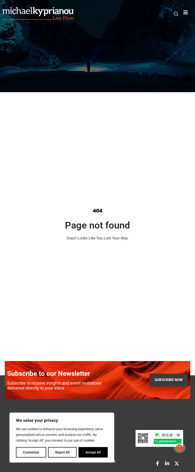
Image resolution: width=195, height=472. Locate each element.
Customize (31, 452)
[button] (176, 14)
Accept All (93, 452)
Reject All (62, 452)
